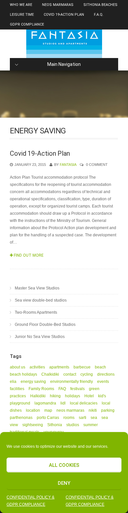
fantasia (68, 165)
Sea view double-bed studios (41, 300)
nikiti (93, 410)
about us (17, 367)
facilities (17, 388)
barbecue (82, 367)
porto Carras (48, 417)
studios (72, 425)
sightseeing (32, 425)
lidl (63, 403)
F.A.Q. (98, 14)
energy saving (33, 381)
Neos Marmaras (58, 5)
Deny (64, 483)
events (103, 381)
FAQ (62, 388)
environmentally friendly (71, 381)
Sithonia (54, 425)
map (48, 410)
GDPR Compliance (27, 24)
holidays (72, 396)
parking (108, 410)
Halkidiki (38, 396)
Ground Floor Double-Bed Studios (45, 324)
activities (37, 367)
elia (13, 381)
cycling (86, 374)
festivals (77, 388)
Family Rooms (41, 388)
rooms (69, 417)
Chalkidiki (50, 374)
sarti (82, 417)
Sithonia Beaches (100, 5)
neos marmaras (70, 410)
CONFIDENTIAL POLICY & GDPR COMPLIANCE (30, 501)
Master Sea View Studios (37, 288)
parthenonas (21, 417)
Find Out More (28, 255)
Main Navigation (64, 64)
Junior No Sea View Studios (40, 336)
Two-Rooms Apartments (36, 312)
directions (106, 374)
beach (100, 367)
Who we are (21, 5)
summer (90, 425)
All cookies (64, 465)
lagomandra (45, 403)
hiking (55, 396)
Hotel (89, 396)
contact (69, 374)
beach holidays (23, 374)
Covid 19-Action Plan (64, 14)
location (33, 410)
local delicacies (83, 403)
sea (94, 417)
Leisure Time (22, 14)
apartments (59, 367)
